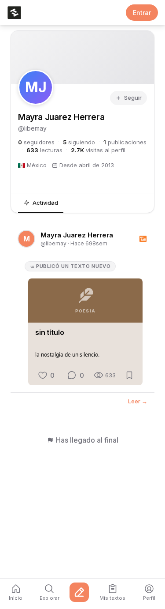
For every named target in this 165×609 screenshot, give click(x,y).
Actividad (45, 202)
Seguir (133, 97)
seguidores (36, 142)
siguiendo (79, 142)
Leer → (137, 401)
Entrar (142, 12)
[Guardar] (129, 375)
